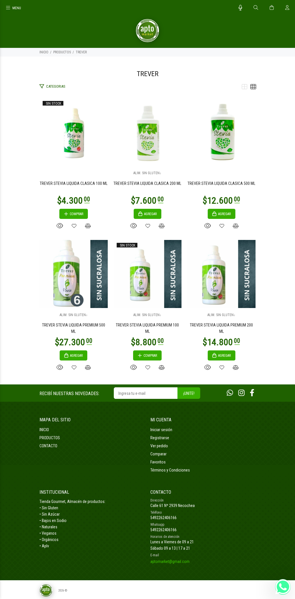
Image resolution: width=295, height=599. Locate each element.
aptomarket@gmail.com (170, 561)
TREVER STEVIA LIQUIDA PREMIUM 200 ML (221, 328)
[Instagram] (241, 393)
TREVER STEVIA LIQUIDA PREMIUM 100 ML (147, 328)
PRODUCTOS (62, 52)
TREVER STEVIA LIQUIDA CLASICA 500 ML (221, 183)
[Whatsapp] (230, 393)
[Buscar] (256, 7)
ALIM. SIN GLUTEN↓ (147, 173)
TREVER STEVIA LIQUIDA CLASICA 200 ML (147, 183)
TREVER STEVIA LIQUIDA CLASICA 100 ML (73, 183)
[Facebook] (252, 393)
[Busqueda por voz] (240, 7)
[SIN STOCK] (73, 131)
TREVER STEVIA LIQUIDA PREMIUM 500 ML (73, 328)
